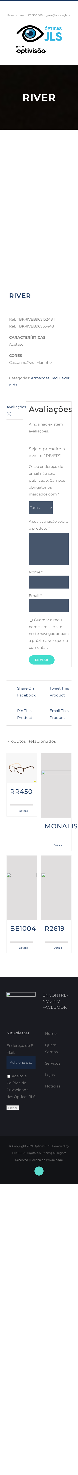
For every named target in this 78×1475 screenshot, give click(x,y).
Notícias (52, 1086)
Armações (40, 378)
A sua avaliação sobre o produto (48, 524)
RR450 (21, 792)
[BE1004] (22, 888)
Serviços (52, 1063)
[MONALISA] (56, 785)
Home (51, 1033)
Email (35, 595)
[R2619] (56, 888)
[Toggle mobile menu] (70, 58)
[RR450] (22, 768)
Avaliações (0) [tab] (14, 410)
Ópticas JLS (42, 1146)
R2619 (55, 928)
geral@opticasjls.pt (58, 15)
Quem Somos (51, 1048)
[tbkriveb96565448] (39, 216)
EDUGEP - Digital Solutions (31, 1153)
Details (23, 810)
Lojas (50, 1075)
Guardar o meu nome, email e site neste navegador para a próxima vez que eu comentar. (49, 634)
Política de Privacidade (46, 1160)
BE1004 (23, 928)
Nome (36, 572)
